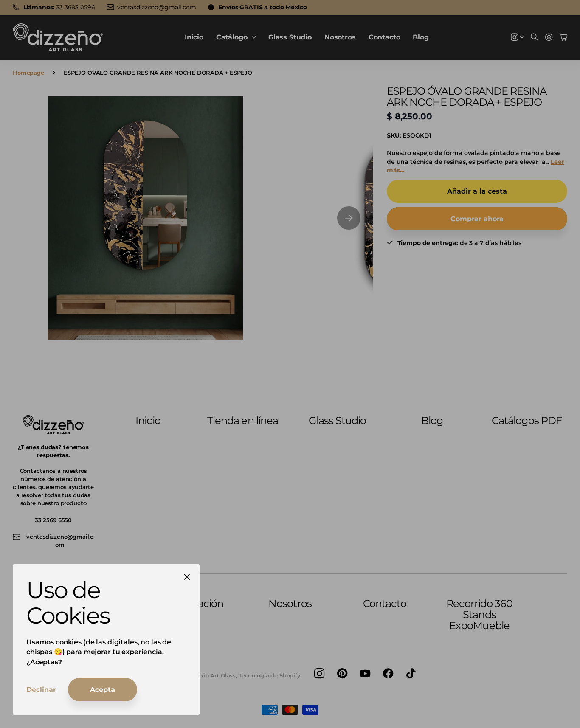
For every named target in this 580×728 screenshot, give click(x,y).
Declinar (41, 690)
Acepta (102, 690)
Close (187, 577)
